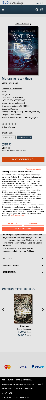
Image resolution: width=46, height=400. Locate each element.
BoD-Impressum (17, 216)
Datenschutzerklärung (35, 169)
